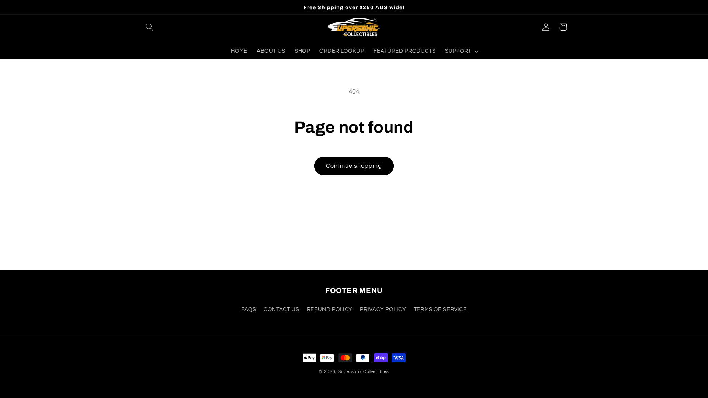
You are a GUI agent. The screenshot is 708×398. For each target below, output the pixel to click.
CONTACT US (281, 309)
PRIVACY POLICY (383, 309)
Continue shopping (354, 166)
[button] (149, 26)
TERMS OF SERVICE (440, 309)
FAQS (248, 309)
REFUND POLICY (330, 309)
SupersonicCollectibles (363, 372)
